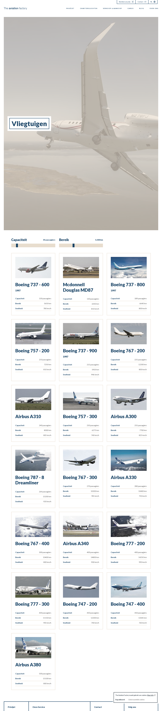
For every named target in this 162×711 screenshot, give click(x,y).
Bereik (81, 240)
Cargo (130, 8)
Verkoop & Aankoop (112, 8)
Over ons (154, 8)
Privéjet (70, 8)
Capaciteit (33, 240)
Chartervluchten (88, 8)
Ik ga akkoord (120, 700)
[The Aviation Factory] (15, 8)
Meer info (150, 695)
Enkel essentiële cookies (137, 700)
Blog (141, 8)
